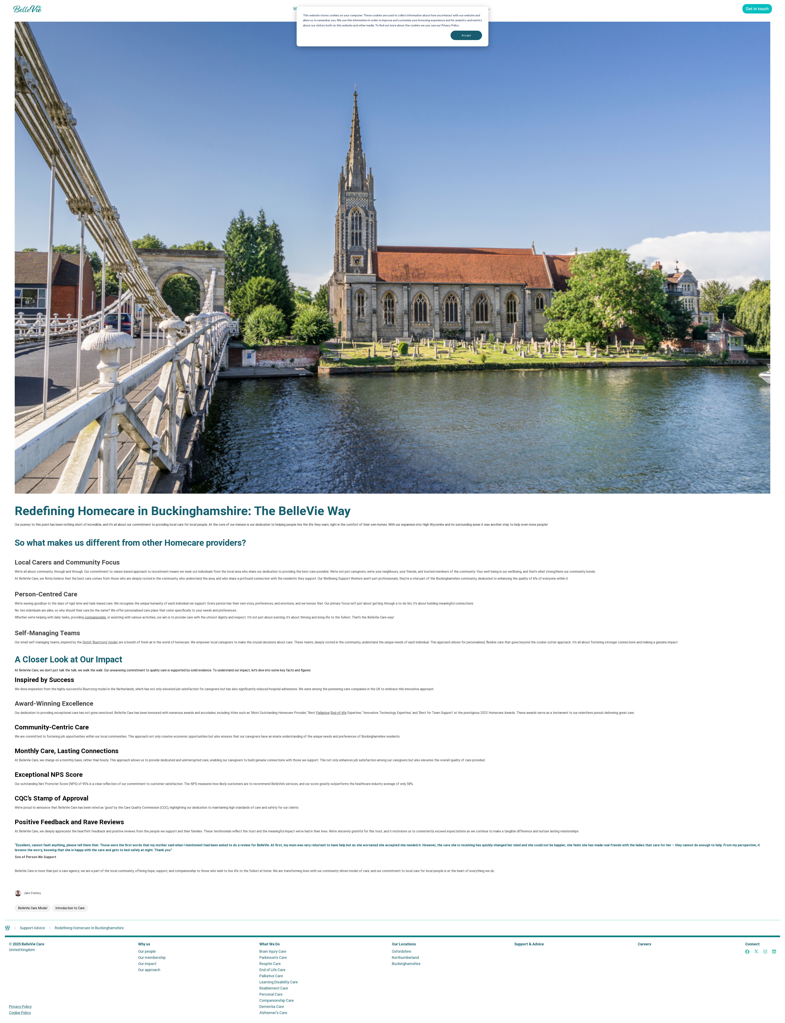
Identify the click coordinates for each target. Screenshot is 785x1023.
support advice (32, 928)
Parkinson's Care (273, 958)
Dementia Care (271, 1007)
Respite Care (270, 964)
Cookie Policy (20, 1013)
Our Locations (404, 944)
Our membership (152, 958)
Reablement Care (273, 988)
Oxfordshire (401, 951)
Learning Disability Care (278, 982)
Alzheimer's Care (273, 1013)
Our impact (147, 964)
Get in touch (757, 8)
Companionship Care (276, 1000)
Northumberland (405, 958)
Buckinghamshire (406, 964)
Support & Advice (529, 944)
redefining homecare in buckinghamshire (89, 928)
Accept (466, 35)
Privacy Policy (20, 1007)
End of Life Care (272, 970)
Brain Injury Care (272, 951)
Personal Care (271, 994)
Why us (144, 944)
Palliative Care (271, 976)
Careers (644, 944)
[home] (7, 928)
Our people (147, 951)
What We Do (269, 944)
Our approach (149, 970)
